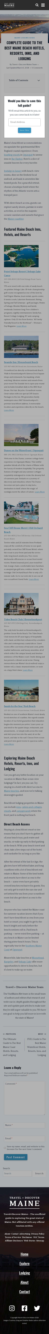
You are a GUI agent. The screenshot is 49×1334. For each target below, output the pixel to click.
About (24, 1282)
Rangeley (8, 962)
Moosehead (38, 958)
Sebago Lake (25, 962)
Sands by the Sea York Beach (20, 706)
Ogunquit (28, 155)
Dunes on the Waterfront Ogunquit (24, 450)
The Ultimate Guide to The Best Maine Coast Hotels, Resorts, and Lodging (12, 1044)
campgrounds (23, 811)
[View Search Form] (37, 5)
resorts (7, 811)
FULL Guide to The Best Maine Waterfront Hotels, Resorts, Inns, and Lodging (36, 1044)
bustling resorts (12, 155)
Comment (11, 1084)
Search (6, 1168)
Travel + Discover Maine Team (24, 65)
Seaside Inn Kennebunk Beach (21, 362)
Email (8, 1138)
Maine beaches (11, 791)
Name (9, 1125)
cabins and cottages (32, 807)
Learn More (22, 326)
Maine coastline (16, 219)
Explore (24, 1263)
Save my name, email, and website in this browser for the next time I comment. (25, 1147)
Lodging (24, 1272)
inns (18, 807)
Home (24, 1254)
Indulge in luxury (13, 171)
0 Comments (37, 68)
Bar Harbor (16, 159)
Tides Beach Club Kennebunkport (23, 619)
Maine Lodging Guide (24, 38)
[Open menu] (43, 5)
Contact (24, 1291)
